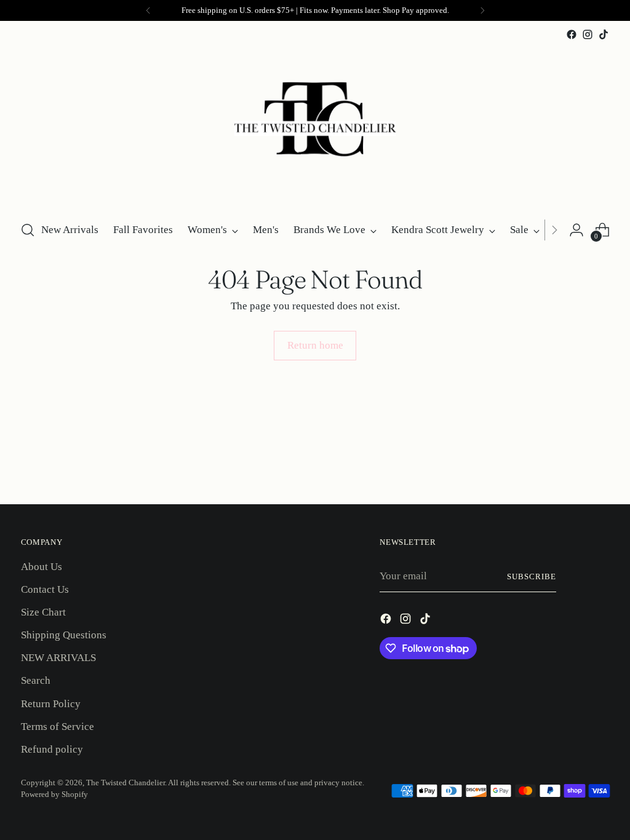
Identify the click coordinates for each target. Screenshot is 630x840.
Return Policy (51, 704)
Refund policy (52, 749)
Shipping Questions (63, 635)
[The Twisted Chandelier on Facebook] (571, 34)
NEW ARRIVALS (58, 658)
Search (35, 680)
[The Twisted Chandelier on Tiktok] (603, 34)
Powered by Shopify (54, 794)
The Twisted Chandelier (125, 782)
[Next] (482, 10)
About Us (41, 567)
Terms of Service (57, 726)
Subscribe (531, 576)
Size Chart (43, 612)
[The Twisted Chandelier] (315, 126)
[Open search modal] (27, 230)
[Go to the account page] (576, 230)
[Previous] (148, 10)
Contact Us (45, 589)
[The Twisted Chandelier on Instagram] (587, 34)
